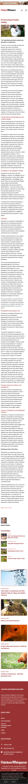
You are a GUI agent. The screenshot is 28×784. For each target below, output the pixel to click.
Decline (13, 781)
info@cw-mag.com (9, 748)
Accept (5, 781)
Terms (2, 730)
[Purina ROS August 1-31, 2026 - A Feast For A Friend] (14, 3)
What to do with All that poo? (10, 621)
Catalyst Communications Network (6, 725)
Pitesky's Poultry (7, 507)
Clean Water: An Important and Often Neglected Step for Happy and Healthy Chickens (13, 593)
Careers (3, 733)
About (3, 718)
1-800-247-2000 (7, 744)
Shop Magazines (5, 721)
